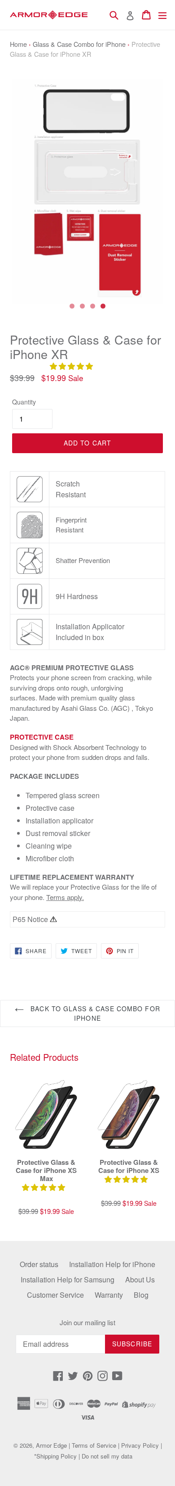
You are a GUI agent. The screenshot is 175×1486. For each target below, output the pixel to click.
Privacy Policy (140, 1445)
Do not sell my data (107, 1456)
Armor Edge (51, 1445)
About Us (140, 1279)
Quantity (24, 401)
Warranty (109, 1295)
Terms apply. (65, 897)
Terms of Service (94, 1445)
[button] (72, 366)
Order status (39, 1264)
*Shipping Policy (55, 1456)
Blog (141, 1295)
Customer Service (55, 1295)
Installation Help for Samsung (67, 1279)
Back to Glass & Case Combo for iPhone (94, 1013)
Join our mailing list (87, 1322)
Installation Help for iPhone (112, 1264)
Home (18, 44)
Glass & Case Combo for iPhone (79, 44)
